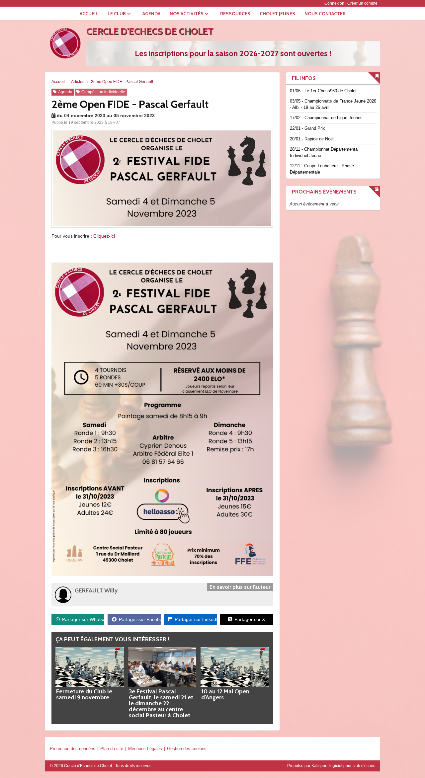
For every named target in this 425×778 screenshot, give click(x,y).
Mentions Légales (145, 748)
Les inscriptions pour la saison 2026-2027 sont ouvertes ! (233, 53)
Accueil (89, 14)
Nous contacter (325, 14)
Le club (117, 14)
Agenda (151, 14)
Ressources (235, 14)
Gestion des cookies (187, 748)
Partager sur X (249, 619)
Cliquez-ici (104, 236)
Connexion (334, 3)
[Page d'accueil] (64, 43)
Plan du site (111, 748)
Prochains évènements (324, 192)
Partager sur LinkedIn (196, 619)
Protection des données (72, 748)
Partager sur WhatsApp (83, 619)
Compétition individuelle (103, 92)
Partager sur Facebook (139, 619)
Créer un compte (362, 3)
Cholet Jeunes (277, 14)
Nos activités (187, 14)
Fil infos (304, 78)
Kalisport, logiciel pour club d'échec (343, 765)
